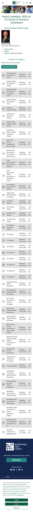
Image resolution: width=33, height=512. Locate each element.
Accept (16, 500)
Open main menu (3, 3)
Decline (16, 504)
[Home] (16, 3)
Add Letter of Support (9, 67)
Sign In (30, 3)
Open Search (27, 3)
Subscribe (16, 460)
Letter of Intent (8, 49)
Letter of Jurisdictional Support (13, 53)
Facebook (14, 470)
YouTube (19, 470)
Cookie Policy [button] (13, 493)
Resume (6, 51)
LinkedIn (11, 470)
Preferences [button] (21, 495)
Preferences (16, 508)
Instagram (22, 470)
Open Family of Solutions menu (23, 3)
